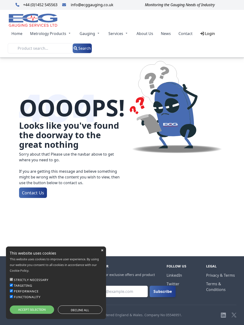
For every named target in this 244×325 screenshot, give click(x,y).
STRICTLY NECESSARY (31, 280)
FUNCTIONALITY (27, 297)
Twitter (173, 283)
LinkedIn (174, 275)
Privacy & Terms (220, 275)
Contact (185, 33)
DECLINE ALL (80, 310)
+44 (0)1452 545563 (40, 4)
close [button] (102, 250)
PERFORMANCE (26, 291)
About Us (145, 33)
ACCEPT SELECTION (32, 309)
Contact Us (33, 193)
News (166, 33)
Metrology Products (48, 33)
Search (84, 48)
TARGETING (23, 285)
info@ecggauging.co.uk (91, 4)
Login (209, 33)
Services (115, 33)
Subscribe (162, 291)
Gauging (87, 33)
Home (16, 33)
